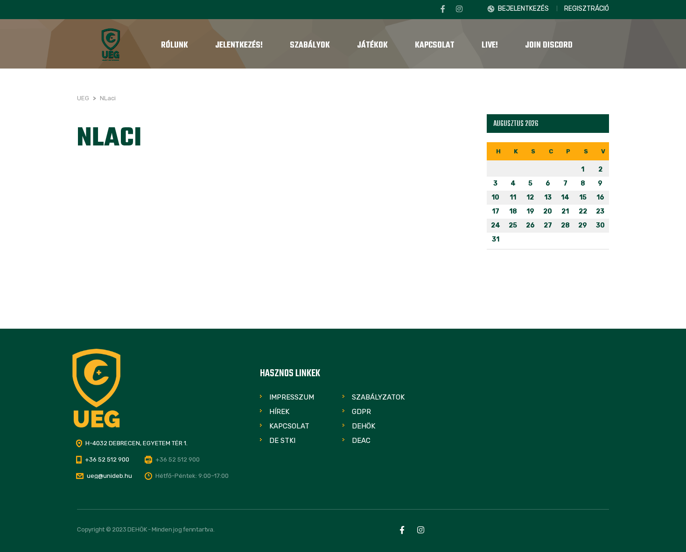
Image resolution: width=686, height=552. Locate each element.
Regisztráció (586, 9)
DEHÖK (363, 426)
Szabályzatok (378, 397)
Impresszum (291, 397)
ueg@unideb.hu (109, 475)
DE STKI (282, 440)
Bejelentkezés (523, 9)
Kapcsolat (289, 426)
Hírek (279, 411)
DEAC (361, 440)
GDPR (361, 411)
